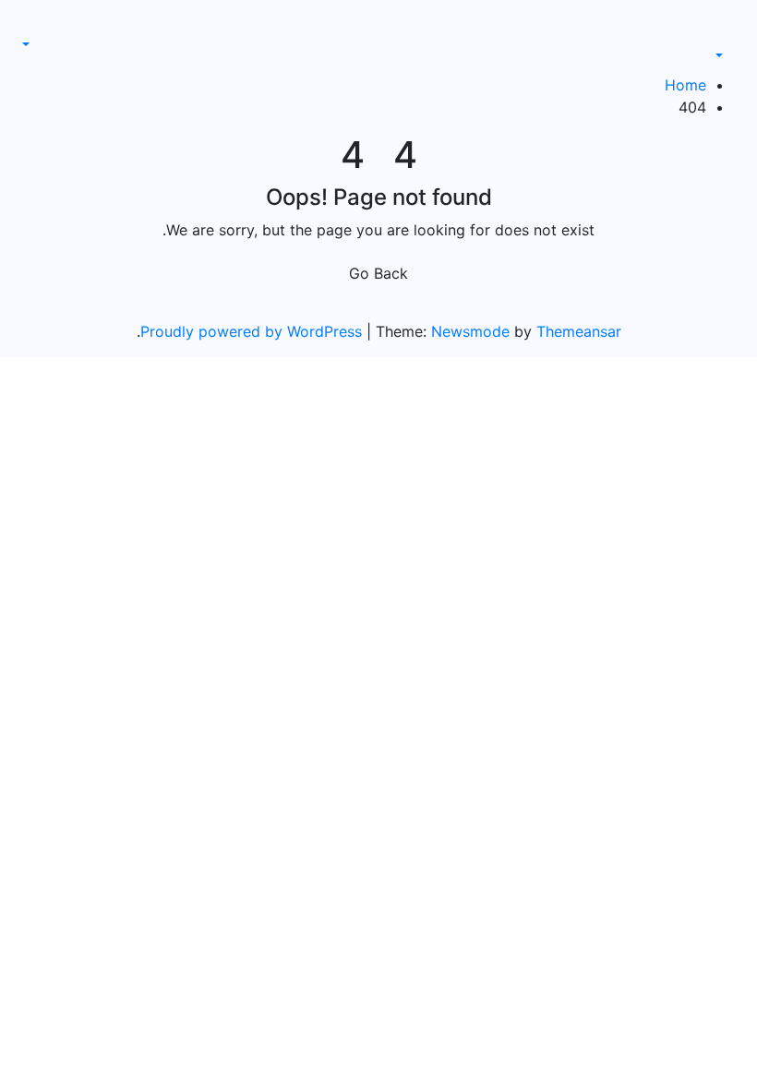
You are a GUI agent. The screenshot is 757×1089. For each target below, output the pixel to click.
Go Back (378, 273)
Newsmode (470, 331)
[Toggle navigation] (715, 38)
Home (685, 85)
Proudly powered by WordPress (253, 331)
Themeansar (578, 331)
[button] (728, 55)
